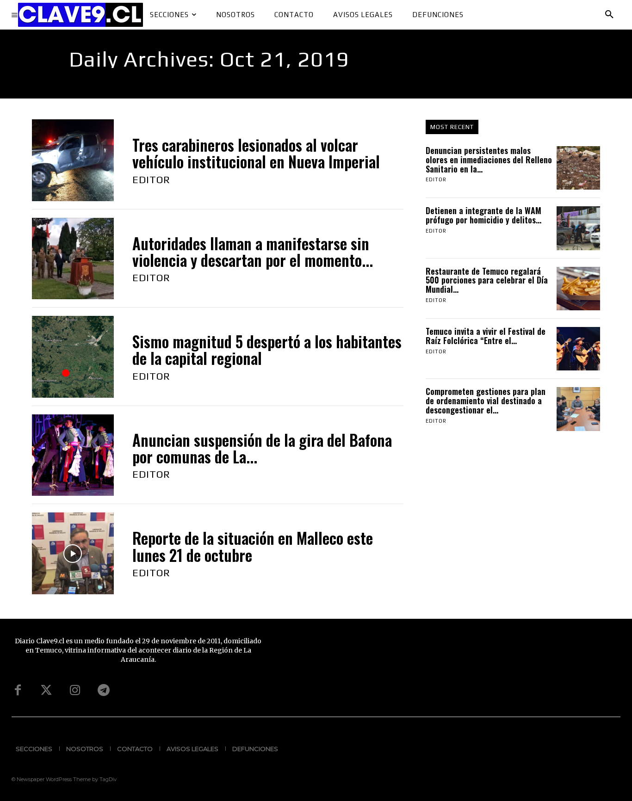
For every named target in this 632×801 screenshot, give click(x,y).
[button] (609, 15)
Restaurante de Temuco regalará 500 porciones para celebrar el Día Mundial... (487, 280)
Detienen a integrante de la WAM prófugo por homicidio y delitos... (483, 215)
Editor (151, 179)
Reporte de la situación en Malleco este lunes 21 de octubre (252, 546)
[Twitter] (46, 690)
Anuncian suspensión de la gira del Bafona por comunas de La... (262, 448)
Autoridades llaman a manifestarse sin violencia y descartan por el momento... (252, 251)
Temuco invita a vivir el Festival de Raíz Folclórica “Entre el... (485, 335)
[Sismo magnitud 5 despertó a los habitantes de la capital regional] (73, 357)
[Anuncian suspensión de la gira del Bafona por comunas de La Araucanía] (73, 455)
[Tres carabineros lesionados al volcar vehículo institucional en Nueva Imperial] (73, 160)
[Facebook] (18, 690)
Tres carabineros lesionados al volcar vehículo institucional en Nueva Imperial (256, 153)
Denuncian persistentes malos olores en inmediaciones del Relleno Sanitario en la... (489, 159)
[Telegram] (104, 690)
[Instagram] (75, 690)
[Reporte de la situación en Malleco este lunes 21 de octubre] (73, 553)
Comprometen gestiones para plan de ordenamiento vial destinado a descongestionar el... (485, 400)
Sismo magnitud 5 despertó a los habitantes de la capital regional (267, 350)
